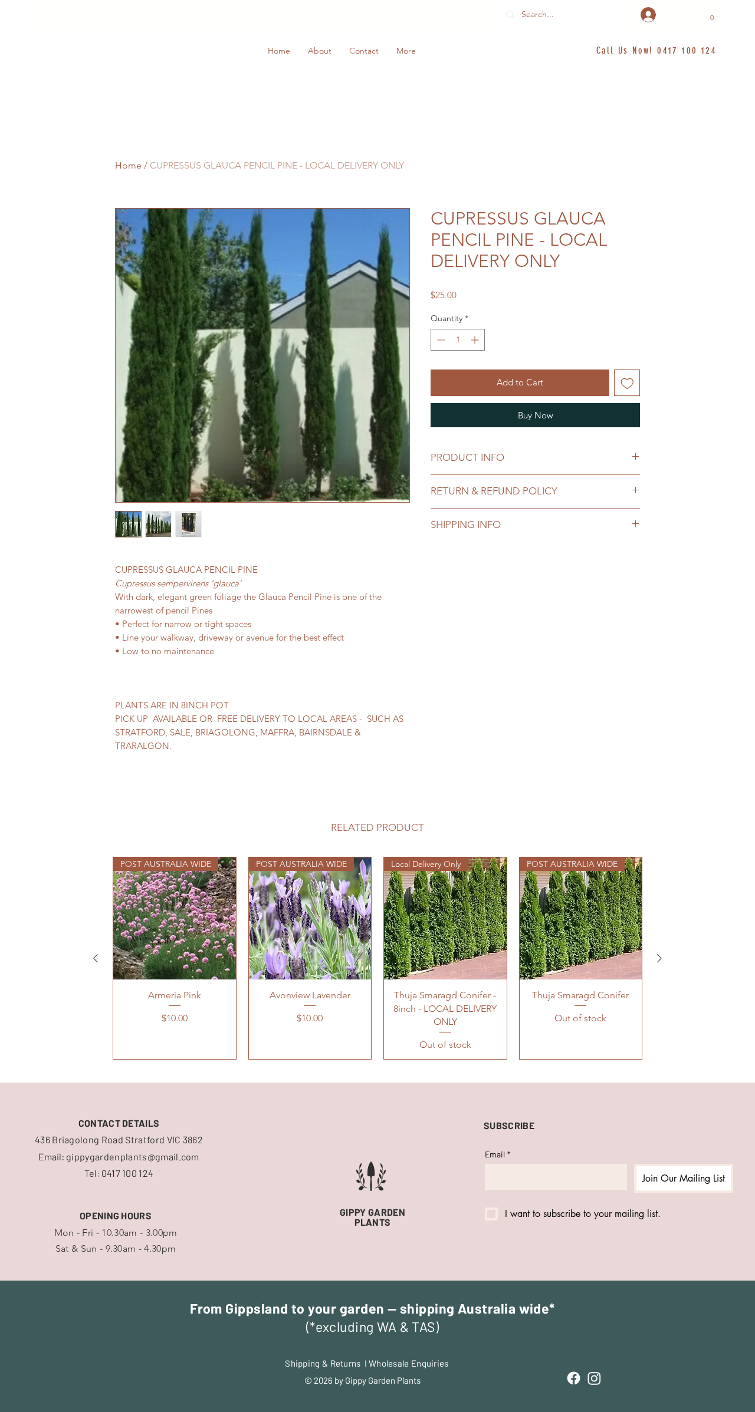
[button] (711, 15)
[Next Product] (659, 958)
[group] (377, 958)
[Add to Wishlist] (627, 383)
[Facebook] (573, 1378)
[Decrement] (439, 339)
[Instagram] (594, 1378)
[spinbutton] (457, 339)
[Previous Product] (95, 958)
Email (498, 1154)
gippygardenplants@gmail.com (132, 1156)
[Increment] (475, 339)
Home (128, 165)
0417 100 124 (687, 50)
